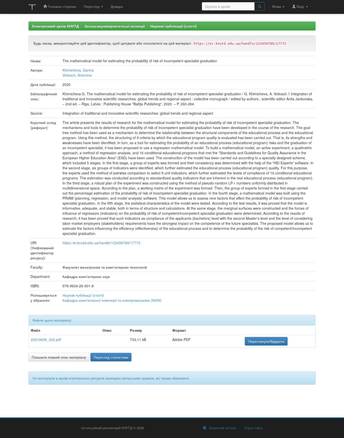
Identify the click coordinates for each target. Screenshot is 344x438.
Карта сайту (253, 428)
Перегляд (92, 6)
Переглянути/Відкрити (266, 341)
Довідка (117, 6)
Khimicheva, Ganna (78, 70)
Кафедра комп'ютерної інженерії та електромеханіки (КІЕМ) (112, 300)
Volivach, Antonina (77, 75)
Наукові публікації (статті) (173, 25)
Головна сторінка (61, 6)
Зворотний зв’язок (222, 428)
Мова (277, 6)
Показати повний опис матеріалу (59, 357)
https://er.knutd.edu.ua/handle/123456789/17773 (101, 242)
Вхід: (300, 6)
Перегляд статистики (111, 357)
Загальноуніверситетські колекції (114, 25)
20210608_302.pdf (46, 339)
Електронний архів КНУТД (55, 25)
